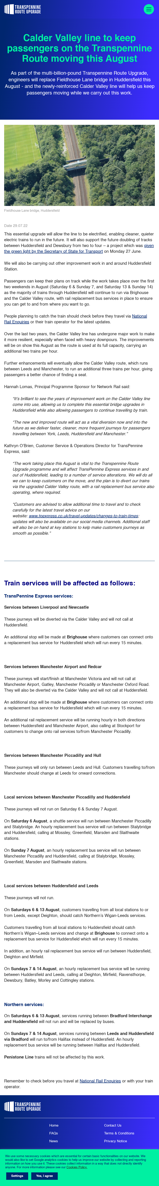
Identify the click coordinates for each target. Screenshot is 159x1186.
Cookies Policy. (76, 1167)
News (53, 1141)
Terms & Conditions (119, 1133)
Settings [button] (17, 1176)
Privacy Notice (115, 1141)
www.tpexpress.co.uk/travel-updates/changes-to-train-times (83, 516)
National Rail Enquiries (100, 1081)
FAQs (53, 1133)
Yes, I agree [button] (44, 1176)
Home (53, 1125)
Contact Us (113, 1125)
